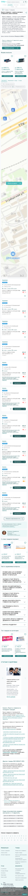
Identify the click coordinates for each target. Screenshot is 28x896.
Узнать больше (4, 892)
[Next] (27, 552)
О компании (3, 868)
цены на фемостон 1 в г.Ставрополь (13, 820)
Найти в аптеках (7, 76)
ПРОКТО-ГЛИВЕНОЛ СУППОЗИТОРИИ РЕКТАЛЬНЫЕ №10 (19, 72)
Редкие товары (18, 852)
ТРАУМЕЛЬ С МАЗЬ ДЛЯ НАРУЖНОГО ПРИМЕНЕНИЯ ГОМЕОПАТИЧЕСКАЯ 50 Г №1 (20, 651)
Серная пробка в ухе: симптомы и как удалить (13, 681)
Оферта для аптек (19, 879)
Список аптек (4, 852)
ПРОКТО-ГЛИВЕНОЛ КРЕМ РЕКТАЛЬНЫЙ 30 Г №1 (7, 72)
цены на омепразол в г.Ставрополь (13, 815)
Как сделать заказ (19, 875)
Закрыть (25, 894)
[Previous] (2, 678)
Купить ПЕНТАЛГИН (5, 645)
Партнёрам (3, 875)
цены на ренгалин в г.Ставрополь (13, 823)
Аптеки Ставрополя (5, 854)
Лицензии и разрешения (20, 877)
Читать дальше (11, 696)
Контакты (3, 872)
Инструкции (16, 4)
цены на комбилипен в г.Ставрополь (14, 826)
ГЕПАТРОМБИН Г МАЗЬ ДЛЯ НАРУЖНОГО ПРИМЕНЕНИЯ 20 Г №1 (20, 557)
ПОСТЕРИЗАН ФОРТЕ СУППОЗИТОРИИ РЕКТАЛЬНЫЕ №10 (6, 557)
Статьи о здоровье (5, 850)
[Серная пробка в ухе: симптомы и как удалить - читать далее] (13, 671)
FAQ (16, 6)
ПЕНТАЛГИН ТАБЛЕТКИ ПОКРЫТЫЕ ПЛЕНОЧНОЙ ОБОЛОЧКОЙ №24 (7, 650)
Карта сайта (4, 877)
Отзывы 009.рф (4, 870)
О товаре (5, 4)
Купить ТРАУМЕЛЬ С (18, 645)
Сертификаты (22, 4)
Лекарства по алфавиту (20, 850)
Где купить (10, 4)
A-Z (21, 840)
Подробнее (4, 380)
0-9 (25, 840)
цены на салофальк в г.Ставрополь (13, 818)
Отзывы (12, 6)
